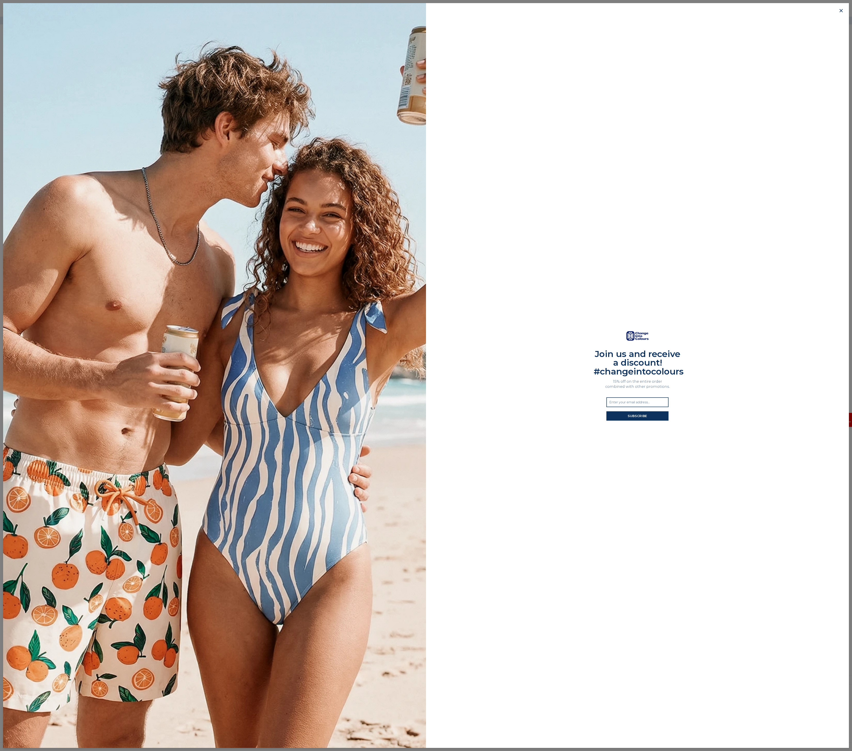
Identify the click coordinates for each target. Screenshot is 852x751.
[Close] (841, 10)
